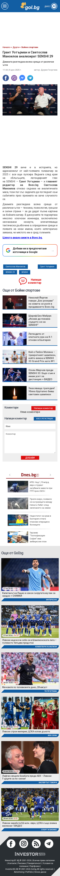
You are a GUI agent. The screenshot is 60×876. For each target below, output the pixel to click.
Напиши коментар (34, 281)
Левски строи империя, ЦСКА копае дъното (26, 731)
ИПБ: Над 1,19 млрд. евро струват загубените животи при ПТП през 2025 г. (41, 486)
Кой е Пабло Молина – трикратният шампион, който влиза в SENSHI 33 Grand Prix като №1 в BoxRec (42, 358)
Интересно (51, 600)
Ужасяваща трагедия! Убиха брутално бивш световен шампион (41, 391)
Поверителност (34, 863)
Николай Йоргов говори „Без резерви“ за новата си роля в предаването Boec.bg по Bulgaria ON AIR (41, 303)
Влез (38, 419)
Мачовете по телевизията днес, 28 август (24, 687)
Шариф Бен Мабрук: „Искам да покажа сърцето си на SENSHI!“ (40, 320)
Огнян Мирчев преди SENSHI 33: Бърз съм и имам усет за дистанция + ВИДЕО (41, 375)
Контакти (12, 863)
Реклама (22, 863)
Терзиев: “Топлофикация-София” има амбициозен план (38, 537)
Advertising (19, 872)
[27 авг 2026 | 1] (30, 574)
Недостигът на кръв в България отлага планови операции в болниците (40, 520)
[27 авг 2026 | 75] (30, 621)
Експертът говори (48, 783)
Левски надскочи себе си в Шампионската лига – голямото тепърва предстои (29, 641)
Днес (50, 6)
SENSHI (24, 272)
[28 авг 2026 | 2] (30, 804)
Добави (30, 457)
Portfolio (29, 872)
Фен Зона (52, 735)
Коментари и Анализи (46, 647)
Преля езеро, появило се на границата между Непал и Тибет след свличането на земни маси (30, 505)
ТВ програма (50, 691)
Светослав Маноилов (15, 266)
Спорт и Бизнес (49, 830)
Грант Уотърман (47, 266)
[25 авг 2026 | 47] (30, 712)
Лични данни (40, 872)
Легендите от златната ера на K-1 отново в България (40, 336)
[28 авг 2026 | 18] (30, 668)
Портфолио (35, 866)
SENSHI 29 (10, 272)
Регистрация (47, 419)
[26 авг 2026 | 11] (30, 757)
